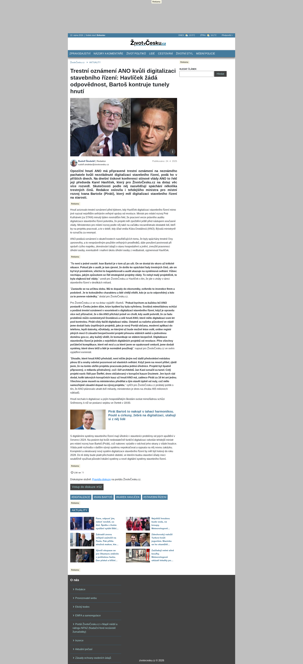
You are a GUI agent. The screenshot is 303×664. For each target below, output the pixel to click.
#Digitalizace (80, 497)
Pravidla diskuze (101, 479)
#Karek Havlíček (128, 497)
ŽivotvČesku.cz (77, 62)
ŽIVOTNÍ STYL (184, 53)
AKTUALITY (95, 62)
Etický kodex (82, 606)
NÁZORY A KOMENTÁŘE (108, 53)
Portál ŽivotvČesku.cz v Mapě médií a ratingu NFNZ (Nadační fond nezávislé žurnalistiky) (95, 628)
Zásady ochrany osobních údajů (93, 658)
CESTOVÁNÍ (165, 53)
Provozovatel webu (86, 598)
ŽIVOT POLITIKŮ (136, 53)
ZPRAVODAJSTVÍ (79, 53)
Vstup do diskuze (87, 487)
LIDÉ (152, 53)
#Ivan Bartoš (103, 497)
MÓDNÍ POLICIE (205, 53)
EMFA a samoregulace (88, 615)
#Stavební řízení (154, 497)
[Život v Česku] (148, 42)
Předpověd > (227, 35)
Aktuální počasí (83, 649)
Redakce (80, 589)
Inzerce (79, 640)
